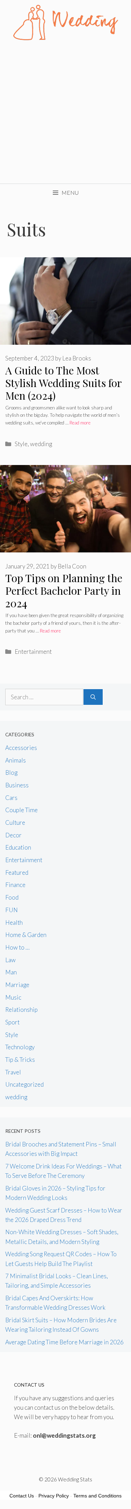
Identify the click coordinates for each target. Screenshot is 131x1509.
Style (21, 444)
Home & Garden (25, 934)
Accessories (21, 747)
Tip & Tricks (20, 1059)
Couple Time (21, 810)
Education (18, 847)
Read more (80, 422)
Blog (11, 772)
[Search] (93, 697)
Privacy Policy (53, 1496)
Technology (20, 1047)
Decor (13, 835)
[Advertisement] (65, 114)
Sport (12, 1022)
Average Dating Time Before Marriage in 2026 (64, 1342)
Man (11, 972)
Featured (16, 872)
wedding (41, 444)
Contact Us (21, 1496)
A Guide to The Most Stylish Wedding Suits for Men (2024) (63, 382)
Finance (15, 884)
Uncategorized (24, 1084)
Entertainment (33, 651)
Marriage (17, 984)
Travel (13, 1072)
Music (13, 997)
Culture (15, 822)
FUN (11, 910)
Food (12, 897)
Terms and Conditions (97, 1496)
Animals (15, 760)
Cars (11, 797)
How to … (17, 947)
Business (17, 785)
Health (14, 922)
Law (10, 960)
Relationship (21, 1009)
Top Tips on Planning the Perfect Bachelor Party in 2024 (63, 590)
